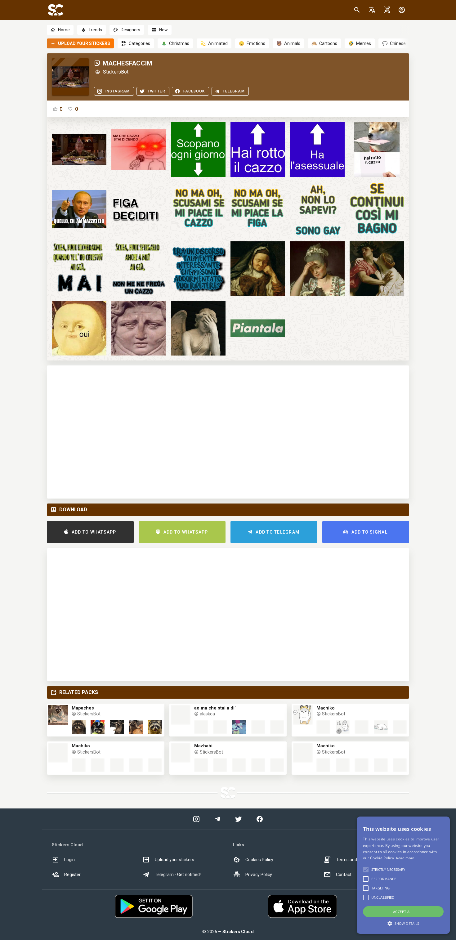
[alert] (403, 875)
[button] (371, 9)
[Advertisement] (228, 432)
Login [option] (69, 859)
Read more (405, 858)
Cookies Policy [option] (259, 859)
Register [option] (72, 874)
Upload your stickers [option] (174, 859)
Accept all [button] (403, 911)
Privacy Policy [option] (258, 874)
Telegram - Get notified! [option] (178, 874)
